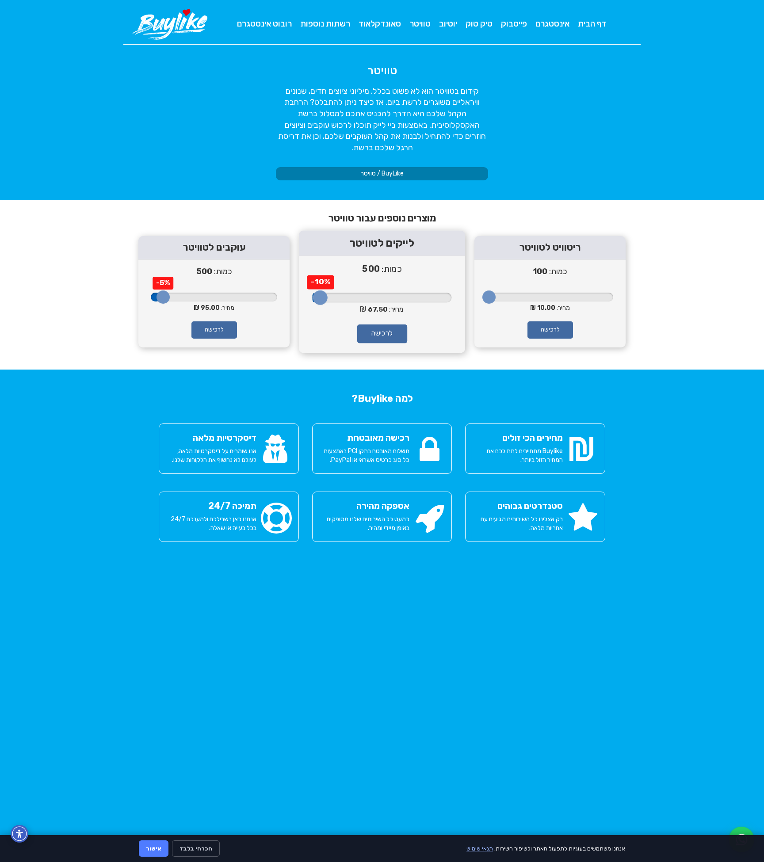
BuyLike (393, 173)
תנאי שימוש (479, 848)
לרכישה (214, 329)
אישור (153, 848)
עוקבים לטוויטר (214, 247)
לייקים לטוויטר (382, 243)
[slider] (163, 297)
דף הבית (592, 24)
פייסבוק (514, 24)
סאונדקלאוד (380, 24)
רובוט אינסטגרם (264, 24)
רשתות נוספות (325, 24)
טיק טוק (479, 24)
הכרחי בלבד (196, 848)
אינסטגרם (552, 24)
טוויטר (420, 24)
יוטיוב (448, 24)
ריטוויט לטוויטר (550, 247)
